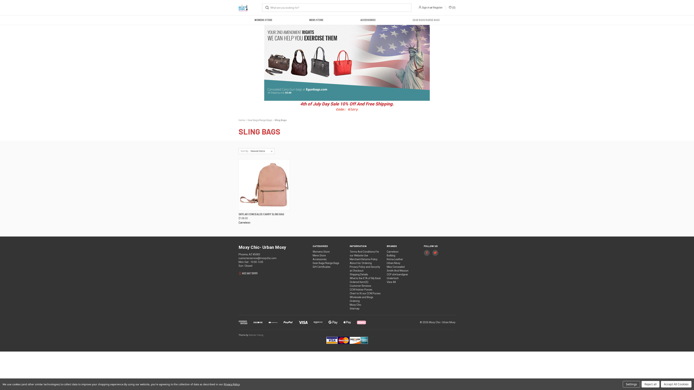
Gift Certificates (322, 266)
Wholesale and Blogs (361, 297)
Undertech (393, 278)
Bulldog (391, 255)
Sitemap (354, 308)
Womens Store (263, 20)
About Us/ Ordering (361, 263)
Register (438, 7)
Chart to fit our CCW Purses (365, 293)
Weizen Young (256, 335)
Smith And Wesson (397, 270)
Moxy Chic (355, 304)
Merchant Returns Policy (364, 259)
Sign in (426, 7)
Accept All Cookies (676, 384)
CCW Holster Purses (361, 289)
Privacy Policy (231, 384)
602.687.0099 (250, 273)
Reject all (650, 384)
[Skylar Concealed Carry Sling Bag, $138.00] (264, 185)
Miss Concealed (396, 266)
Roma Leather (395, 259)
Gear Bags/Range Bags (426, 20)
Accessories (368, 20)
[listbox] (262, 151)
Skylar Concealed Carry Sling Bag (261, 214)
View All (391, 282)
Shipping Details (359, 274)
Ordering (355, 301)
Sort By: (245, 151)
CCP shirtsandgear (397, 274)
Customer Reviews (360, 285)
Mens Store (316, 20)
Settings (631, 384)
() (453, 7)
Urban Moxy (393, 263)
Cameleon (393, 251)
